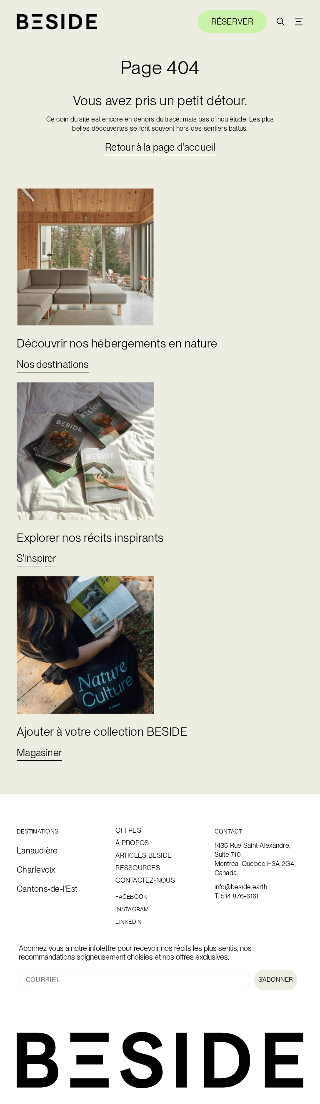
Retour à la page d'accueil (160, 147)
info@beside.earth (241, 887)
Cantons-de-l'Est (47, 888)
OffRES (128, 830)
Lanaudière (37, 850)
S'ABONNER (275, 979)
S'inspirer (37, 558)
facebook (131, 897)
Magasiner (39, 753)
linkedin (128, 922)
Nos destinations (53, 364)
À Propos (132, 843)
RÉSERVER (232, 22)
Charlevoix (36, 869)
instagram (132, 909)
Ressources (137, 868)
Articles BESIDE (143, 855)
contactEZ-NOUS (145, 880)
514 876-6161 (239, 896)
